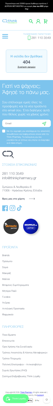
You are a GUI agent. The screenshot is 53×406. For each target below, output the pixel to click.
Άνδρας (6, 302)
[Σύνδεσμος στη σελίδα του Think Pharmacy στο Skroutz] (11, 234)
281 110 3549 (41, 37)
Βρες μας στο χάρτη (13, 198)
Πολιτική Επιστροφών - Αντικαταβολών (22, 364)
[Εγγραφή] (44, 123)
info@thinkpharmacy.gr (19, 178)
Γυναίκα (6, 296)
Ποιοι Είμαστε (9, 334)
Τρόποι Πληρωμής (11, 358)
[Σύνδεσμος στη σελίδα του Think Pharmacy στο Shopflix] (31, 236)
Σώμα (5, 267)
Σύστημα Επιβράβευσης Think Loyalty (21, 376)
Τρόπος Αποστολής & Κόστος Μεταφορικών (25, 352)
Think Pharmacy (26, 392)
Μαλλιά (6, 279)
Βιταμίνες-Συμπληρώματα (15, 285)
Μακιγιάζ (6, 273)
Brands (6, 255)
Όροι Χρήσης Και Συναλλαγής (17, 346)
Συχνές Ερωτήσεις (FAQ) (14, 370)
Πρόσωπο (7, 261)
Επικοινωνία (8, 340)
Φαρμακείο (7, 314)
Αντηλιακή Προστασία (13, 308)
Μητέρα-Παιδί (9, 290)
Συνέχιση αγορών (26, 67)
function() (40, 395)
